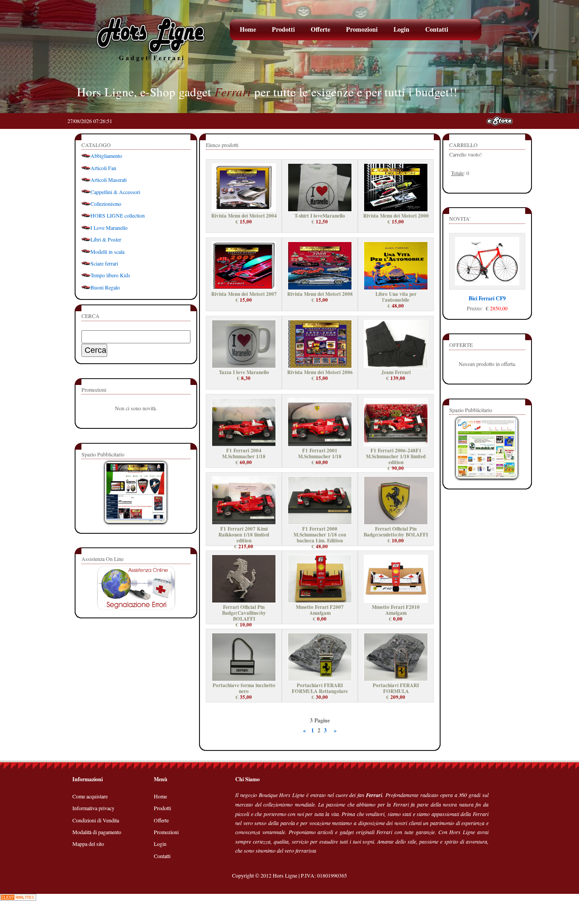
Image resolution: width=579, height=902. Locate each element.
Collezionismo (105, 203)
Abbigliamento (106, 155)
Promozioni (362, 29)
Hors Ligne (285, 875)
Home (248, 29)
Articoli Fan (103, 167)
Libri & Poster (105, 239)
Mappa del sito (88, 843)
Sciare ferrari (104, 263)
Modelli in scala (107, 251)
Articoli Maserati (108, 179)
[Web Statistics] (18, 898)
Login (401, 29)
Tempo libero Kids (110, 275)
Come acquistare (90, 796)
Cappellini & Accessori (115, 191)
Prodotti (283, 29)
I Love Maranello (109, 227)
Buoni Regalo (105, 287)
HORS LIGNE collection (117, 215)
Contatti (436, 29)
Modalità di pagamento (96, 832)
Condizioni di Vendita (95, 820)
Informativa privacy (93, 808)
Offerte (320, 29)
